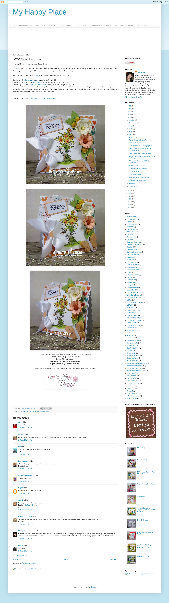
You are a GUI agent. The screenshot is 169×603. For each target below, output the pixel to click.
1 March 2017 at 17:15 (25, 440)
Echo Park (130, 260)
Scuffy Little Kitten (133, 348)
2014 (129, 196)
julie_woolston (23, 461)
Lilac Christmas (142, 520)
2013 (129, 199)
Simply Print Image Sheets (38, 85)
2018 (129, 115)
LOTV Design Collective (135, 302)
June (131, 129)
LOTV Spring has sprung (137, 180)
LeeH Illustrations (133, 287)
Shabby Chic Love (135, 143)
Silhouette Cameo (133, 355)
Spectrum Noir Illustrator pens (137, 363)
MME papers (131, 313)
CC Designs (131, 229)
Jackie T (21, 434)
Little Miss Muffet (132, 297)
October (132, 120)
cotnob (20, 500)
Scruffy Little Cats (133, 345)
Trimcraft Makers (132, 393)
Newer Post (17, 560)
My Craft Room (68, 25)
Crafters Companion (134, 244)
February (132, 184)
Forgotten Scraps (133, 275)
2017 (129, 117)
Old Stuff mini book (135, 171)
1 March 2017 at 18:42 (25, 469)
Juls (19, 422)
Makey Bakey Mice (133, 310)
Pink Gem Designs (133, 325)
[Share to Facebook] (48, 408)
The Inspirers (131, 386)
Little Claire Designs (134, 295)
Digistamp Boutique (133, 254)
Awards (108, 25)
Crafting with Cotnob (31, 505)
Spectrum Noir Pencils (29, 411)
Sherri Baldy (131, 353)
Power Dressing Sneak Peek (138, 140)
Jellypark (130, 285)
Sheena (130, 350)
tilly (19, 447)
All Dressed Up (132, 217)
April (131, 134)
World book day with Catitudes (139, 177)
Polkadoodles (131, 330)
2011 (129, 205)
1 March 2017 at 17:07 (25, 428)
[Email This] (41, 408)
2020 (129, 109)
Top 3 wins (82, 25)
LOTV (15, 68)
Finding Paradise (133, 265)
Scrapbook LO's (132, 343)
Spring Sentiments (48, 98)
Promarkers (131, 338)
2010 (129, 208)
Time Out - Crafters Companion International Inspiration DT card (145, 546)
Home (13, 25)
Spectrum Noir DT (133, 361)
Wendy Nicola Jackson (26, 531)
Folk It (129, 272)
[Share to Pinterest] (50, 408)
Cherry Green (131, 232)
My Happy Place (40, 12)
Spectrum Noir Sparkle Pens (136, 371)
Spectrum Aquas (132, 358)
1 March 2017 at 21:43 (25, 524)
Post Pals (130, 335)
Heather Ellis (131, 280)
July (130, 126)
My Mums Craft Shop (134, 320)
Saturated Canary (133, 340)
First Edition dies (132, 267)
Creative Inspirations (134, 252)
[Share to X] (46, 408)
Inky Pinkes (131, 282)
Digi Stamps (36, 82)
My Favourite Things (134, 318)
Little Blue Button (133, 292)
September (133, 123)
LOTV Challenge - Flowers (138, 168)
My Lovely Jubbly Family (124, 25)
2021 (129, 106)
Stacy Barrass (131, 376)
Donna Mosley (143, 72)
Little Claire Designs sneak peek (140, 153)
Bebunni (130, 222)
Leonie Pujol (131, 290)
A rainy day (141, 496)
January (132, 186)
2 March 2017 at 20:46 (25, 551)
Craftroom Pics (132, 249)
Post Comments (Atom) (29, 563)
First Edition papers (133, 270)
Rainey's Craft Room (25, 516)
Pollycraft (130, 333)
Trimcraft (130, 391)
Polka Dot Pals (132, 328)
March (131, 137)
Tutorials (141, 25)
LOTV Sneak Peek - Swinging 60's (140, 146)
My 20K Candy (142, 460)
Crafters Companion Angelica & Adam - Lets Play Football (146, 509)
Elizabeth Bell (131, 262)
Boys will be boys (135, 174)
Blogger (93, 587)
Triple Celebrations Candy (146, 484)
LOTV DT (130, 305)
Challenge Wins (96, 25)
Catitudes (130, 227)
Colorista (130, 234)
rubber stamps (28, 80)
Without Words (132, 398)
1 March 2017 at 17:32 (25, 454)
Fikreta (20, 545)
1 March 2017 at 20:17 (25, 510)
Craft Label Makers (133, 242)
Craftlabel (130, 247)
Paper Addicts (131, 323)
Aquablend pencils (133, 219)
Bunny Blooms (34, 98)
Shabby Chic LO (134, 166)
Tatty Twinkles (131, 378)
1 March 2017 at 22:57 (25, 539)
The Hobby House (133, 381)
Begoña (21, 488)
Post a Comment (21, 555)
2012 (129, 202)
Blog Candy (141, 448)
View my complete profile (133, 97)
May (131, 132)
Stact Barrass (131, 373)
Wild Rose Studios (133, 396)
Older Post (113, 560)
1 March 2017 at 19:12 (25, 493)
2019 (129, 112)
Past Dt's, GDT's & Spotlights (47, 25)
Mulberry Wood (132, 315)
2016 (129, 190)
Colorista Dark (132, 237)
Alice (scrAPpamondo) (26, 475)
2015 (129, 193)
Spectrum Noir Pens (43, 411)
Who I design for (25, 25)
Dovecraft (130, 257)
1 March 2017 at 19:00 (25, 481)
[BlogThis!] (43, 408)
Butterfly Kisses (132, 224)
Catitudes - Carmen (143, 556)
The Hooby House (133, 383)
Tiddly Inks (130, 388)
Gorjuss (129, 277)
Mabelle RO (131, 308)
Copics (129, 239)
